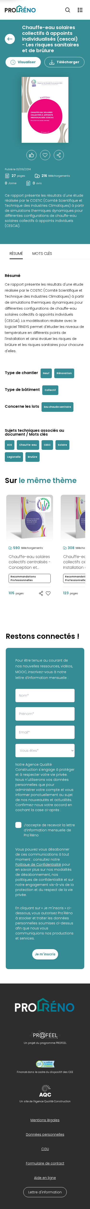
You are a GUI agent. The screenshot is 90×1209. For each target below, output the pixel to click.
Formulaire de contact (45, 1163)
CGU (45, 1148)
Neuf (46, 373)
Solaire (62, 445)
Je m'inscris (45, 954)
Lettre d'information (45, 1192)
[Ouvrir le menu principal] (80, 10)
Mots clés (42, 253)
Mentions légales (45, 1120)
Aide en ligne (45, 1177)
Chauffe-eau (28, 445)
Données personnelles (45, 1134)
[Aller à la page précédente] (10, 39)
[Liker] (31, 155)
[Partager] (59, 155)
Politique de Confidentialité (38, 864)
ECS (9, 445)
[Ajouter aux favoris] (48, 593)
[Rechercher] (68, 10)
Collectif (50, 390)
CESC (47, 445)
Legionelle (14, 457)
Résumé (16, 253)
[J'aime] (45, 155)
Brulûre (32, 457)
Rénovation (64, 373)
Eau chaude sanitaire (57, 407)
